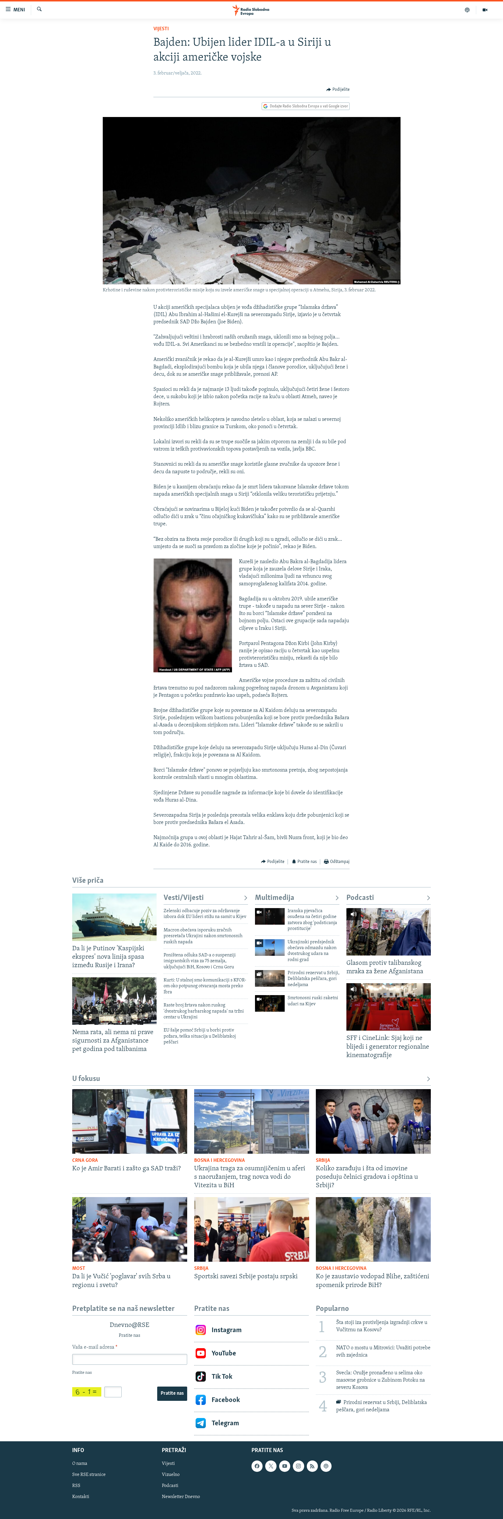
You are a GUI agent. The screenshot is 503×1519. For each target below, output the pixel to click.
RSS (76, 1485)
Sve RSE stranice (89, 1474)
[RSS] (312, 1466)
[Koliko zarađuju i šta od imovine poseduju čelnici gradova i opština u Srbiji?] (373, 1121)
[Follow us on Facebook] (257, 1466)
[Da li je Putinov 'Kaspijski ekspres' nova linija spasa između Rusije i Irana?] (114, 917)
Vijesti (161, 29)
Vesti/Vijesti (184, 898)
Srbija (323, 1160)
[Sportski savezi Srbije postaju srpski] (251, 1229)
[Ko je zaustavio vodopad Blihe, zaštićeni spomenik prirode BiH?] (373, 1229)
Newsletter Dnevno (181, 1497)
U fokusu (86, 1079)
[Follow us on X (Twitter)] (270, 1466)
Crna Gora (85, 1160)
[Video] (485, 10)
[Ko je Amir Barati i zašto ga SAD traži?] (129, 1121)
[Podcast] (467, 10)
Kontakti (80, 1497)
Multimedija (274, 898)
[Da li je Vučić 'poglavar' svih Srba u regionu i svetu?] (129, 1229)
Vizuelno (171, 1474)
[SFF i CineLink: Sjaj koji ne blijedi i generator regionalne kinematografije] (388, 1007)
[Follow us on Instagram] (298, 1466)
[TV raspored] (326, 1466)
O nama (79, 1463)
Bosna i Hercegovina (219, 1160)
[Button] (338, 89)
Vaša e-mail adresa (94, 1347)
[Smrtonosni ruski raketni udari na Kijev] (270, 1003)
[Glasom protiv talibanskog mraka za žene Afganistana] (388, 932)
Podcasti (360, 898)
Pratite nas (172, 1393)
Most (78, 1268)
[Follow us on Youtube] (284, 1466)
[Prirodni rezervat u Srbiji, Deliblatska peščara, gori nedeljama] (270, 978)
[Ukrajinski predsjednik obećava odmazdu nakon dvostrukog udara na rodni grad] (270, 947)
